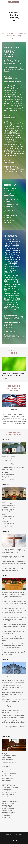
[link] (14, 2)
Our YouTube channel (6, 378)
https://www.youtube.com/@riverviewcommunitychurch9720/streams (14, 69)
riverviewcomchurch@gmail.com (10, 463)
